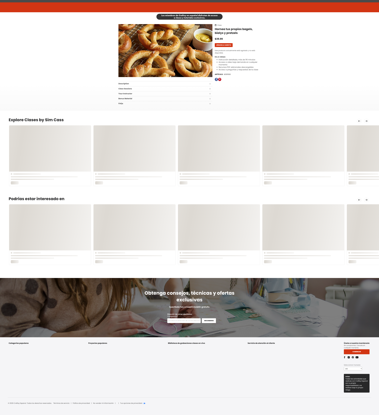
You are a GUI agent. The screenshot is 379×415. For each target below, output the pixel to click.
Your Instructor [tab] (125, 93)
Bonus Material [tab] (125, 98)
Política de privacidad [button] (81, 403)
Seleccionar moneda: (352, 365)
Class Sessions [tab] (125, 89)
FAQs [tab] (120, 103)
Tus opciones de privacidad (131, 403)
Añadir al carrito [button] (223, 45)
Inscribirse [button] (209, 321)
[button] (216, 79)
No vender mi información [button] (103, 403)
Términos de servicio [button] (61, 403)
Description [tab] (123, 83)
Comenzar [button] (356, 352)
